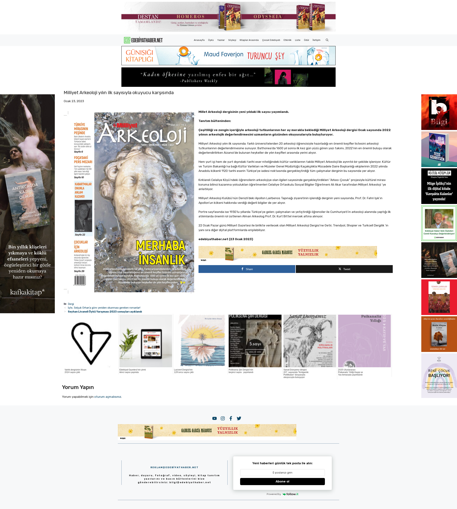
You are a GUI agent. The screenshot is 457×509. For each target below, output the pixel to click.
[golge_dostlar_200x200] (439, 166)
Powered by (274, 494)
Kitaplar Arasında (249, 40)
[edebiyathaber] (228, 86)
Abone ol (282, 481)
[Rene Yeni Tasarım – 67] (439, 397)
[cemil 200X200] (439, 240)
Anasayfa (199, 40)
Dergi (71, 304)
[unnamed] (439, 129)
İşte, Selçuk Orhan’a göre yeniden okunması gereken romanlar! (104, 307)
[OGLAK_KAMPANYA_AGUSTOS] (439, 314)
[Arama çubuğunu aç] (327, 40)
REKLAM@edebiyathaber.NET (174, 467)
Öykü (211, 40)
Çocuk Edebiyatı (271, 40)
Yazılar (221, 40)
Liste (297, 40)
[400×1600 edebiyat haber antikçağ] (27, 312)
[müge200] (439, 203)
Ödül (306, 40)
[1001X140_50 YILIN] (228, 31)
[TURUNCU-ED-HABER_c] (228, 64)
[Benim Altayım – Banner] (439, 351)
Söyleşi (232, 40)
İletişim (316, 40)
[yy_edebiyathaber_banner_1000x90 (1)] (288, 261)
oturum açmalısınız (107, 396)
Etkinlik (288, 40)
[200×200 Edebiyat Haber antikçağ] (439, 277)
